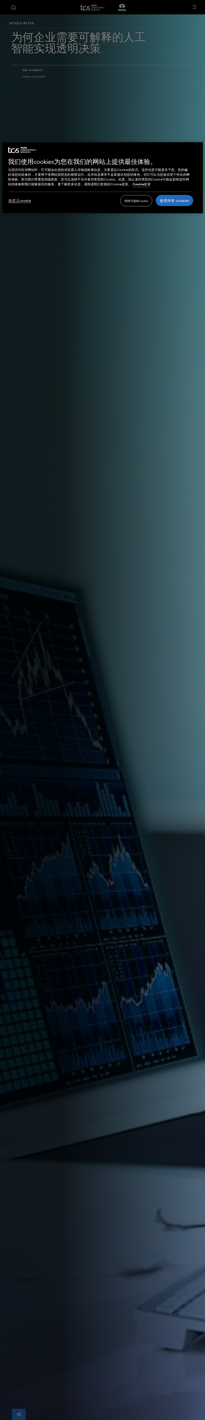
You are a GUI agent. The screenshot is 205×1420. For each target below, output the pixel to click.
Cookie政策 (142, 184)
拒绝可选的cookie (136, 201)
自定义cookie (19, 200)
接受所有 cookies (174, 200)
